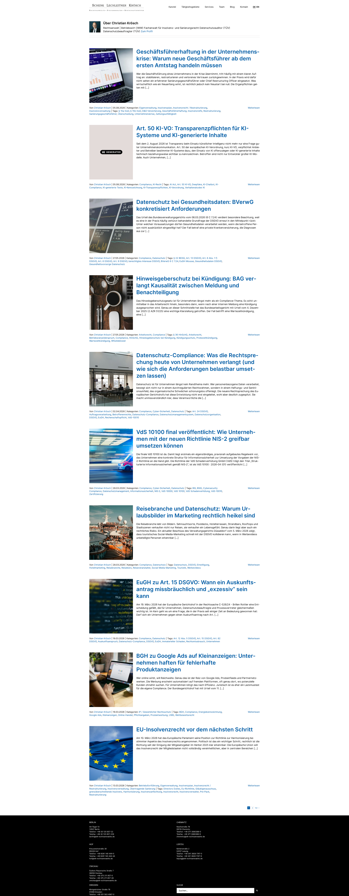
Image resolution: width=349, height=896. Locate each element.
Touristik (181, 567)
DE (254, 7)
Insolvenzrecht (170, 791)
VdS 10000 (167, 491)
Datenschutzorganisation (207, 414)
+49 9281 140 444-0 (105, 853)
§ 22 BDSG (179, 258)
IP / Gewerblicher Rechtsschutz (155, 712)
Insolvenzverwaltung (99, 111)
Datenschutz (158, 258)
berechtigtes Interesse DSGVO (144, 261)
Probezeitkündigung (206, 337)
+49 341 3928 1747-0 (193, 853)
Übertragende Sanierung (142, 788)
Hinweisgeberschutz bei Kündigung (157, 337)
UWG (171, 715)
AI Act (173, 184)
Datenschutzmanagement (116, 491)
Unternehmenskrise (144, 114)
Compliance (145, 184)
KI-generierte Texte (113, 187)
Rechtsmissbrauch (195, 641)
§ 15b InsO (135, 111)
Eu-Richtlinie (187, 788)
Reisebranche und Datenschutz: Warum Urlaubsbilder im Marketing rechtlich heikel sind (195, 512)
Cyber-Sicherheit (161, 411)
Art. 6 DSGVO (105, 261)
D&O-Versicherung (151, 111)
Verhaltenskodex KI (195, 187)
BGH (181, 712)
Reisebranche (113, 567)
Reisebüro (126, 567)
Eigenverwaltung (148, 107)
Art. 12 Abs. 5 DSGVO (185, 638)
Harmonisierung (131, 791)
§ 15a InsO (124, 111)
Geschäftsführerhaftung (174, 111)
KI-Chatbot (208, 184)
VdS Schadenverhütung (198, 491)
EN (257, 7)
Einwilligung (203, 564)
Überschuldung (125, 114)
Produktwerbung (159, 715)
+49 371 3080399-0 (192, 832)
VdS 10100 (179, 491)
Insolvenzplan (165, 107)
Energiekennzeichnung (210, 712)
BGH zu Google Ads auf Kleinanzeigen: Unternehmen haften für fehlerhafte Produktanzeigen (195, 662)
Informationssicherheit (141, 491)
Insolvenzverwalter (189, 791)
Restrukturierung (211, 111)
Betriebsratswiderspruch (101, 337)
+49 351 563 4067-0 (105, 894)
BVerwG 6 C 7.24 (169, 261)
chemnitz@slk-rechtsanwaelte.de (191, 836)
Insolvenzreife (195, 111)
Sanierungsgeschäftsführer (103, 114)
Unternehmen (213, 641)
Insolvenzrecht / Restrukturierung (190, 107)
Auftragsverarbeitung (100, 414)
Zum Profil (147, 31)
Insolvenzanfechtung (151, 791)
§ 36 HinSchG (180, 334)
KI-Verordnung (176, 187)
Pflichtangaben (141, 715)
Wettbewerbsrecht (184, 715)
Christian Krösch (102, 107)
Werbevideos (194, 567)
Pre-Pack (204, 791)
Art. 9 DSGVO (120, 261)
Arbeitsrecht (145, 334)
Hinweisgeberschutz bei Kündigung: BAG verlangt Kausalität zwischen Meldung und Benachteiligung (196, 285)
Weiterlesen (254, 107)
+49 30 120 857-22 (105, 832)
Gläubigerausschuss (205, 788)
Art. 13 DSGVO (193, 258)
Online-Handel (125, 715)
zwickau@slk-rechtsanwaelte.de (103, 880)
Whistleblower (118, 340)
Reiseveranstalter (142, 567)
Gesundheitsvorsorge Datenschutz (107, 264)
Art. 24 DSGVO (200, 411)
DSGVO (93, 417)
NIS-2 (157, 491)
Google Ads (95, 715)
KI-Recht (157, 184)
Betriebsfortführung (149, 785)
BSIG (199, 488)
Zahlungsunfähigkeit (166, 114)
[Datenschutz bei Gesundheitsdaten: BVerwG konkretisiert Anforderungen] (111, 226)
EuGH (101, 417)
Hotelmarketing (97, 567)
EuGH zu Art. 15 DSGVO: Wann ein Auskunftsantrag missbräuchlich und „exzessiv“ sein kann (196, 589)
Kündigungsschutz (186, 337)
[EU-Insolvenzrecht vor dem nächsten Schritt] (111, 753)
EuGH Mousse (186, 261)
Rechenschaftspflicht (116, 417)
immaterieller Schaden (173, 641)
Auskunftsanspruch (108, 641)
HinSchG (133, 337)
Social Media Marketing (164, 567)
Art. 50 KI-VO (184, 184)
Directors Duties (171, 788)
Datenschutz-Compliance (145, 414)
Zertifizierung (96, 494)
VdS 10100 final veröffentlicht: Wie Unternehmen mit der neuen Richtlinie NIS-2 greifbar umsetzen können (195, 439)
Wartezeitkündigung (99, 340)
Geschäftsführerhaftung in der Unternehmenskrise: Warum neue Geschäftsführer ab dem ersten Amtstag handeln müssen (197, 58)
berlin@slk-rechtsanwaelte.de (102, 836)
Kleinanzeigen (110, 715)
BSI (194, 488)
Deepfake (197, 184)
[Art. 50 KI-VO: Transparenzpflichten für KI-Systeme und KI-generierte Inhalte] (111, 152)
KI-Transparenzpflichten (155, 187)
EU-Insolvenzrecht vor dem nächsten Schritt (194, 729)
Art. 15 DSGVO (204, 638)
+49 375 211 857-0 (105, 875)
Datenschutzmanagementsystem (176, 414)
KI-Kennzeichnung (133, 187)
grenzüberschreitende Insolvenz (105, 791)
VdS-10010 (133, 417)
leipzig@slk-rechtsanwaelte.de (190, 858)
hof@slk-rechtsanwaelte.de (101, 858)
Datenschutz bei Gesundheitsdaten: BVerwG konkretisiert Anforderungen (195, 205)
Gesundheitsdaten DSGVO (208, 261)
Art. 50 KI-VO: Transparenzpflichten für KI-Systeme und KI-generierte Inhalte (192, 131)
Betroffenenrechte (121, 414)
